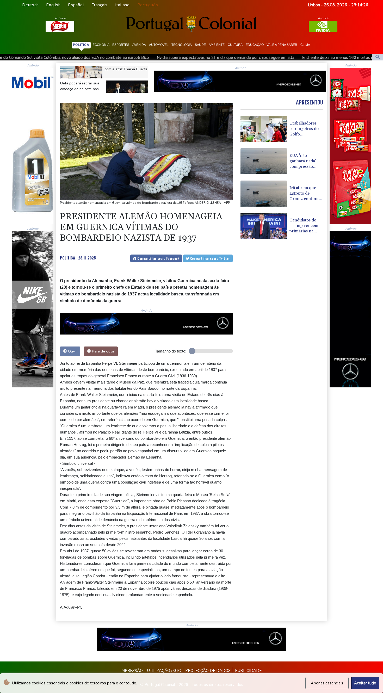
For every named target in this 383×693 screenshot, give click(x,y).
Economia (100, 45)
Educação (255, 45)
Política (81, 45)
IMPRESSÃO (131, 670)
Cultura (235, 45)
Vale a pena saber (282, 45)
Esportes (120, 45)
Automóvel (159, 45)
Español (76, 5)
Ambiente (217, 45)
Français (99, 5)
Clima (305, 45)
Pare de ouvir (102, 351)
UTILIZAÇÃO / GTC (164, 670)
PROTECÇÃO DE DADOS (208, 670)
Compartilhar (158, 258)
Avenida (139, 45)
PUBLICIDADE (248, 670)
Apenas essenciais (327, 683)
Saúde (200, 45)
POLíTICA (67, 258)
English (53, 5)
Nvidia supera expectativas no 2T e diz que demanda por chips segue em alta (155, 57)
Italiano (122, 5)
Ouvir (72, 351)
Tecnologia (181, 45)
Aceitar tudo (365, 683)
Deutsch (30, 5)
